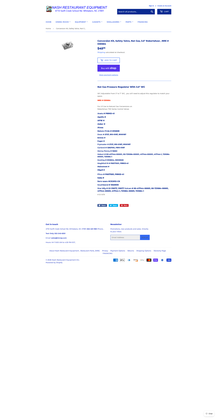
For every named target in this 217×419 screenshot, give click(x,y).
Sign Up (145, 237)
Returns (130, 251)
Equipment (80, 22)
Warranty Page (160, 251)
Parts (129, 22)
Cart (166, 11)
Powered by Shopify (54, 262)
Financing (143, 22)
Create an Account (164, 6)
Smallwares (113, 22)
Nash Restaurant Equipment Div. (65, 260)
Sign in (151, 6)
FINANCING (108, 253)
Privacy (105, 251)
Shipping (101, 52)
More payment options (108, 75)
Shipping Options (143, 251)
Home (48, 22)
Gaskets (96, 22)
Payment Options (117, 251)
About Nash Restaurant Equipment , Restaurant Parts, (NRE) (74, 251)
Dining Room (62, 22)
